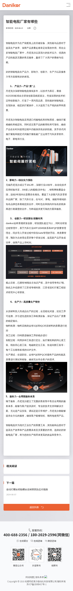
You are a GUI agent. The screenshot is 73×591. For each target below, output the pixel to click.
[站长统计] (45, 576)
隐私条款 (39, 577)
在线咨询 (38, 540)
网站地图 (30, 577)
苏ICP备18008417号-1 (36, 584)
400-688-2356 (15, 534)
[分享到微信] (34, 28)
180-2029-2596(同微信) (50, 534)
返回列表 (34, 507)
